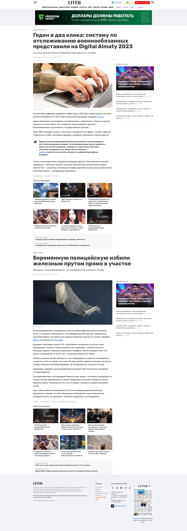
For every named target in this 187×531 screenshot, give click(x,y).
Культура (96, 7)
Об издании (99, 487)
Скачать (135, 518)
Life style (83, 7)
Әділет (111, 7)
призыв (56, 176)
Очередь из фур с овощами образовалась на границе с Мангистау (60, 239)
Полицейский (45, 401)
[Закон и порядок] (117, 2)
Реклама (98, 489)
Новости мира (64, 7)
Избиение (62, 401)
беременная (71, 401)
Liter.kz (100, 117)
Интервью (74, 7)
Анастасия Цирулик (40, 274)
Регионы (104, 7)
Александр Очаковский (41, 57)
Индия (36, 401)
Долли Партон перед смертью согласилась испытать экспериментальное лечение (66, 471)
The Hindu (58, 340)
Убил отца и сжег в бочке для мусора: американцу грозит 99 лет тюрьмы (63, 465)
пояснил (42, 152)
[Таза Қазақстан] (129, 2)
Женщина (54, 401)
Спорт (90, 7)
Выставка (48, 176)
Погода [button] (140, 7)
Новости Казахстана (50, 7)
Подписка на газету (142, 2)
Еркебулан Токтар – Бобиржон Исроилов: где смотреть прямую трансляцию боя (134, 84)
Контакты (98, 495)
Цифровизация (38, 176)
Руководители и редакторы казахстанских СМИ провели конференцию (63, 245)
